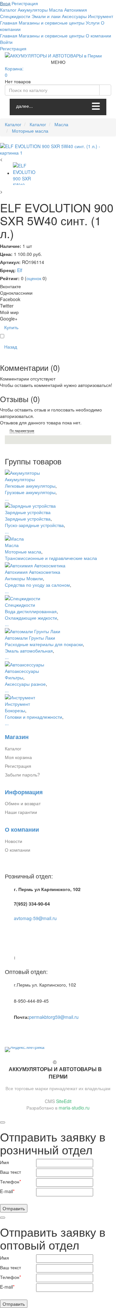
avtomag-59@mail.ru (35, 918)
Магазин (17, 737)
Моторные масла (23, 551)
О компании (22, 830)
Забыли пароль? (22, 774)
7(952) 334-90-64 (32, 903)
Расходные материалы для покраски (44, 644)
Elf (19, 270)
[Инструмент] (20, 697)
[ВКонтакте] (8, 1031)
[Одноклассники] (15, 1031)
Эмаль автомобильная (29, 650)
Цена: (6, 254)
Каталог (13, 748)
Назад (10, 346)
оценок (33, 278)
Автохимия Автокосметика (32, 572)
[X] (29, 1031)
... (7, 498)
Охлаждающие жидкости (31, 617)
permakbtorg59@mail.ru (54, 1017)
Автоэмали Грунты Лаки (30, 637)
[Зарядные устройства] (30, 505)
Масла (12, 545)
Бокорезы (15, 710)
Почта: (21, 1017)
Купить (11, 327)
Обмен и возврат (23, 803)
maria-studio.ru (74, 1107)
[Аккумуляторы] (22, 472)
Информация (24, 792)
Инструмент (17, 704)
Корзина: (15, 71)
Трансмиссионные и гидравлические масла (51, 558)
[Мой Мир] (22, 1031)
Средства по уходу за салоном (37, 585)
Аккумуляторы (20, 479)
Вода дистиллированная (31, 611)
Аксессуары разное (25, 684)
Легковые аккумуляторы (30, 485)
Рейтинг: (10, 278)
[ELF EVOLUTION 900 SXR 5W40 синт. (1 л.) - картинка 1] (58, 149)
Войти (6, 42)
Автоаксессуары (22, 671)
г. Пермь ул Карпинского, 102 (47, 889)
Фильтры (14, 677)
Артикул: (10, 262)
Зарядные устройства (28, 512)
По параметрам (22, 430)
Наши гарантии (21, 812)
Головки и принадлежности (33, 717)
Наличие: (10, 246)
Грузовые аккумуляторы (30, 492)
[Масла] (14, 538)
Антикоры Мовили (24, 578)
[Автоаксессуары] (24, 663)
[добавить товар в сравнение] (2, 336)
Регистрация (13, 48)
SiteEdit (64, 1101)
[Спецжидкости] (22, 597)
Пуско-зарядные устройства (34, 525)
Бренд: (8, 270)
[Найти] (105, 90)
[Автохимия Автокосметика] (35, 564)
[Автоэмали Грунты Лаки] (32, 630)
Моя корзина (18, 757)
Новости (13, 841)
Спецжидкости (20, 605)
